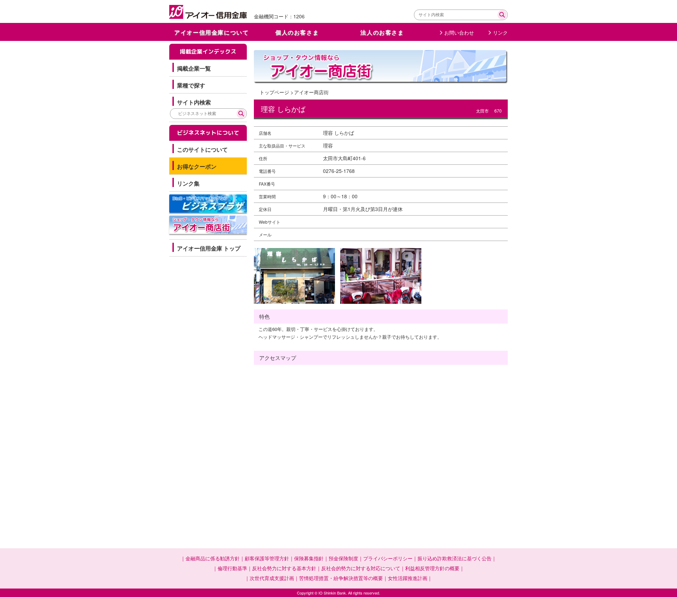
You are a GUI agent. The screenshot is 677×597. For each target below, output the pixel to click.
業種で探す (191, 85)
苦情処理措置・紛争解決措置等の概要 (341, 577)
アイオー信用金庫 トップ (208, 248)
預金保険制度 (343, 558)
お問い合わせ (459, 32)
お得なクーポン (196, 166)
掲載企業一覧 (194, 68)
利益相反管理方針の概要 (432, 568)
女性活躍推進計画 (407, 577)
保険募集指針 (309, 558)
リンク (500, 32)
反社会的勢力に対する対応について (360, 568)
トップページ (274, 92)
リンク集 (188, 183)
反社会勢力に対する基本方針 (284, 568)
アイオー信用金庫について (211, 32)
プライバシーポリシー (388, 558)
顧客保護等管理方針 (267, 558)
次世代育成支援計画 (272, 577)
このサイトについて (202, 149)
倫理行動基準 (232, 568)
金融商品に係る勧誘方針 (212, 558)
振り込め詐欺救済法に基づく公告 (454, 558)
